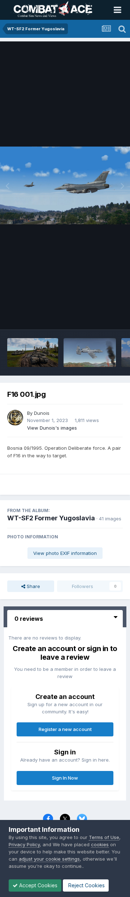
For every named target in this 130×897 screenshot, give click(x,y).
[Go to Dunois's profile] (15, 418)
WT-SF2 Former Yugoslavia (51, 518)
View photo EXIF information (65, 553)
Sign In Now (65, 778)
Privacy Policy (24, 844)
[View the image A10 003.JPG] (90, 352)
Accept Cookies (37, 885)
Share (32, 586)
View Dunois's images (52, 428)
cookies (100, 844)
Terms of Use (104, 837)
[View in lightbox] (65, 186)
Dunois (41, 413)
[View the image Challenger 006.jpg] (32, 352)
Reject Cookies (86, 885)
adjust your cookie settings (49, 859)
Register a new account (65, 729)
